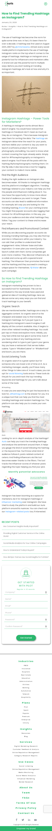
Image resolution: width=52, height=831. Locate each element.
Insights (12, 26)
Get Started (26, 637)
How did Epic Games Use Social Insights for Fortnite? (25, 557)
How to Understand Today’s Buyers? (18, 550)
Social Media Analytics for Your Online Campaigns (24, 543)
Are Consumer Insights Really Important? (21, 526)
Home (4, 26)
